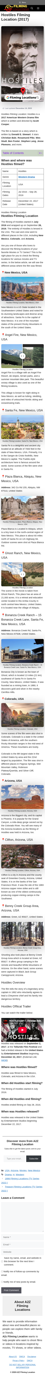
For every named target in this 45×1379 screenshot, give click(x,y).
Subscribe (33, 1159)
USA (7, 1170)
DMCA (22, 1356)
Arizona (14, 1170)
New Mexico (34, 1170)
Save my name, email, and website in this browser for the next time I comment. (22, 1261)
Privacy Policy (18, 1360)
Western (20, 1174)
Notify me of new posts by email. (20, 1282)
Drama (8, 1174)
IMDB (4, 1060)
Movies (23, 1170)
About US (13, 1356)
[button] (32, 8)
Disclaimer (31, 1356)
